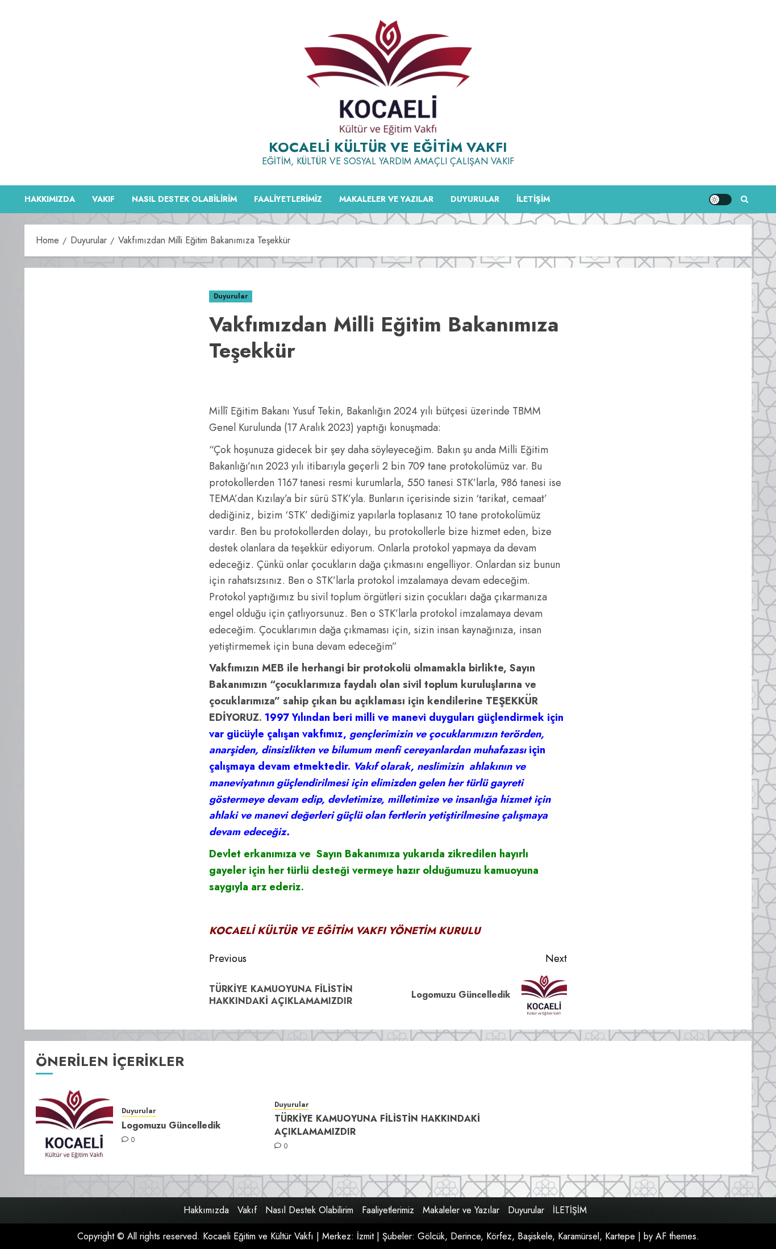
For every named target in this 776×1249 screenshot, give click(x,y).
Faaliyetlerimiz (288, 199)
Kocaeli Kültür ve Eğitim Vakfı (388, 147)
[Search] (744, 199)
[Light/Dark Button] (720, 199)
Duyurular (474, 199)
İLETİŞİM (533, 199)
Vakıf (103, 199)
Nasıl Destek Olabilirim (184, 199)
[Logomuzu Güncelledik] (74, 1124)
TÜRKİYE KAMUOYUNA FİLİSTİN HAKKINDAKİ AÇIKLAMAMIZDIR (377, 1125)
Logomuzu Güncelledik (171, 1125)
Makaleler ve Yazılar (386, 199)
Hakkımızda (49, 199)
